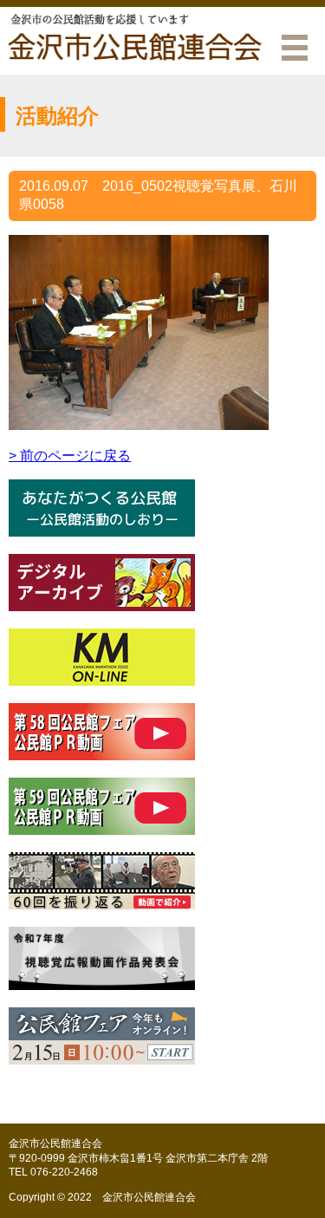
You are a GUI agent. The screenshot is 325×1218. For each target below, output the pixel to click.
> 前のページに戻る (70, 455)
